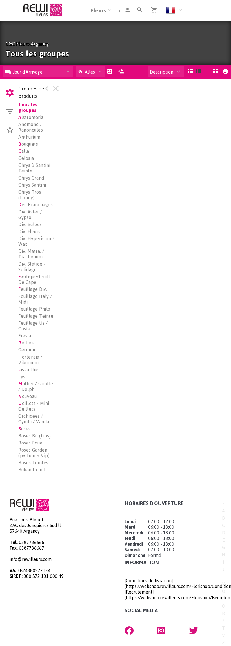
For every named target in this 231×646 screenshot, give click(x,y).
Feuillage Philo (34, 309)
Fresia (24, 336)
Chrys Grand (31, 178)
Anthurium (29, 137)
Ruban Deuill (31, 469)
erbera (27, 343)
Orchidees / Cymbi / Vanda (33, 418)
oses (24, 429)
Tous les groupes (27, 107)
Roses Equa (30, 443)
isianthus (28, 369)
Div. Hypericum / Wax (36, 241)
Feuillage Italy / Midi (35, 299)
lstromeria (31, 117)
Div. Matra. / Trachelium (31, 254)
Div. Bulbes (30, 224)
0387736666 (31, 542)
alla (23, 151)
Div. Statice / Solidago (31, 266)
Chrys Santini (32, 185)
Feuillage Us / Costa (33, 325)
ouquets (28, 144)
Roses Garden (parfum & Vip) (34, 452)
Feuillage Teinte (35, 316)
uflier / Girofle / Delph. (35, 386)
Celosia (26, 158)
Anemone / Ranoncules (30, 127)
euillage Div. (32, 289)
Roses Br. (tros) (34, 436)
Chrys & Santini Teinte (34, 168)
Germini (26, 350)
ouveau (27, 396)
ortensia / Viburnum (30, 359)
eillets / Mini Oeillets (33, 406)
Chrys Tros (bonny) (29, 194)
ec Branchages (35, 204)
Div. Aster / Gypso (30, 214)
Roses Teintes (33, 462)
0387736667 (31, 548)
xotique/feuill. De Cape (34, 279)
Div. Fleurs (29, 231)
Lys (21, 376)
